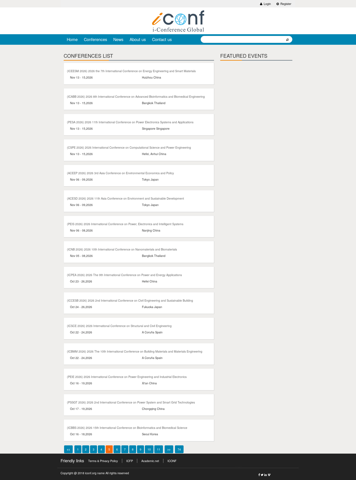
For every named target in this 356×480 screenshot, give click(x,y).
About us (138, 39)
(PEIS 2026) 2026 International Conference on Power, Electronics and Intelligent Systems (125, 224)
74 (179, 449)
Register (285, 4)
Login (267, 4)
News (118, 39)
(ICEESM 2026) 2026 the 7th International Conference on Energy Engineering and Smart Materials (131, 71)
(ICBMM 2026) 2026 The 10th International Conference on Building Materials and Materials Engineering (134, 351)
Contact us (162, 39)
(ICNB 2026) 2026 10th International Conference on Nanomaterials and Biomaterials (122, 249)
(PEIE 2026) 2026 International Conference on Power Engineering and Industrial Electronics (127, 377)
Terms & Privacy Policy (103, 461)
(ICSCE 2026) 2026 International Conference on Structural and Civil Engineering (119, 326)
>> (169, 449)
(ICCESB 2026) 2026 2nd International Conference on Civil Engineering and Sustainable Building (130, 300)
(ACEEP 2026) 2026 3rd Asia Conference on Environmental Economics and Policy (120, 173)
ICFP (129, 461)
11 (158, 449)
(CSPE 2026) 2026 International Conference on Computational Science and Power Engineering (129, 147)
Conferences (95, 39)
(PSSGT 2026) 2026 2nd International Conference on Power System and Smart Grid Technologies (131, 402)
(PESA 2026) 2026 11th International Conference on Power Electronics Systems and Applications (130, 122)
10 (149, 449)
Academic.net (150, 461)
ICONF (172, 461)
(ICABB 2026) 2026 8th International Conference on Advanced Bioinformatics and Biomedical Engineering (136, 96)
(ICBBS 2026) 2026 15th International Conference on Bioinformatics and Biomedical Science (127, 428)
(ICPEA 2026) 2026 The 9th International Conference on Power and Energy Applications (124, 275)
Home (72, 39)
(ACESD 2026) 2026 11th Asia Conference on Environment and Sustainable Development (125, 198)
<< (68, 449)
